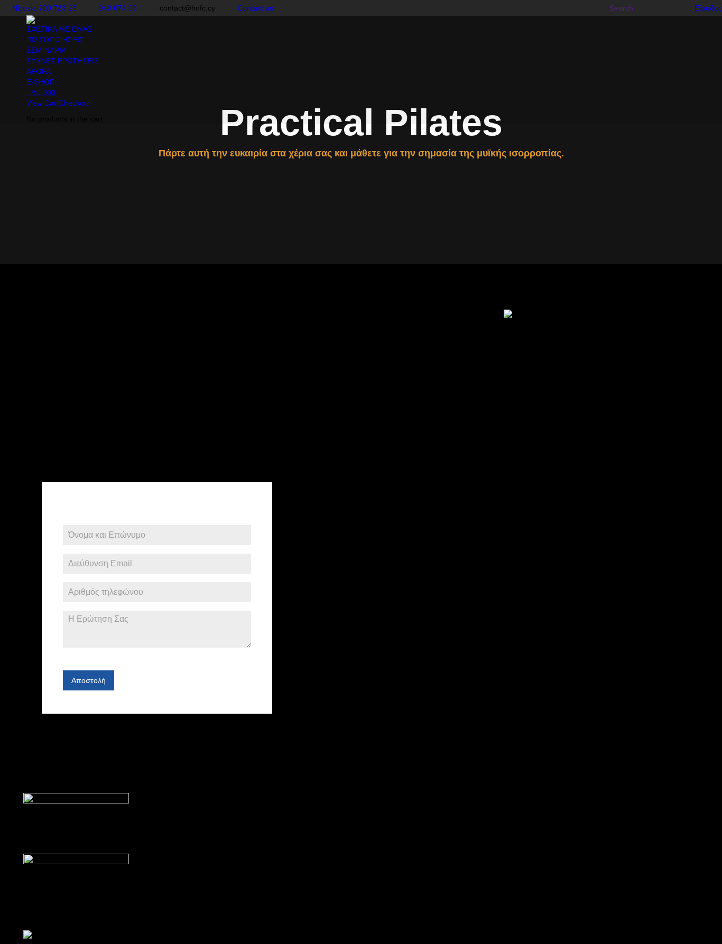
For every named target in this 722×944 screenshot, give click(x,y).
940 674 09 (118, 8)
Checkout (74, 103)
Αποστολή (88, 680)
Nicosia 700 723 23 (44, 8)
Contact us (255, 8)
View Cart (42, 103)
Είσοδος (708, 8)
